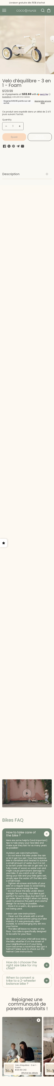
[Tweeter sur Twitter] (9, 146)
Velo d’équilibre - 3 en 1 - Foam (26, 84)
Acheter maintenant (39, 137)
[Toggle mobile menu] (7, 10)
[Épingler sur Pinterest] (13, 146)
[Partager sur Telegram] (18, 146)
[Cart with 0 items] (49, 10)
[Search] (43, 10)
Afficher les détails (29, 1073)
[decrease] (6, 126)
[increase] (19, 126)
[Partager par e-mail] (22, 146)
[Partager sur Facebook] (4, 146)
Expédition (7, 97)
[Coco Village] (26, 10)
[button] (49, 10)
